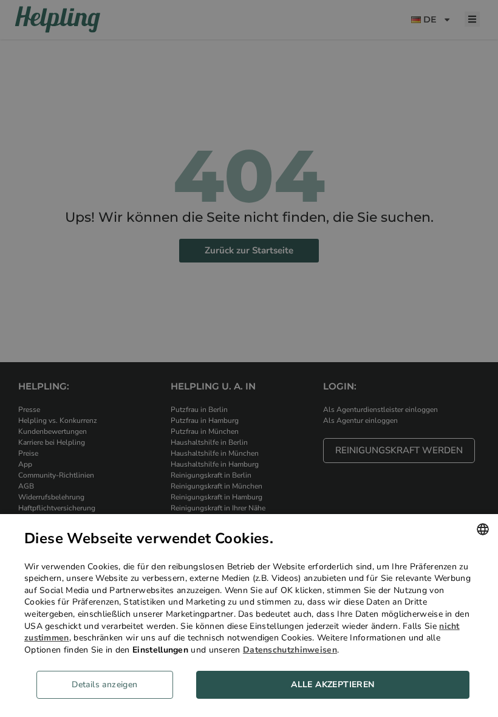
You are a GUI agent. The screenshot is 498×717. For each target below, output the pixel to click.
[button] (109, 685)
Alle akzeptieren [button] (332, 684)
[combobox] (483, 529)
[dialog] (249, 615)
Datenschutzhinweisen (290, 650)
